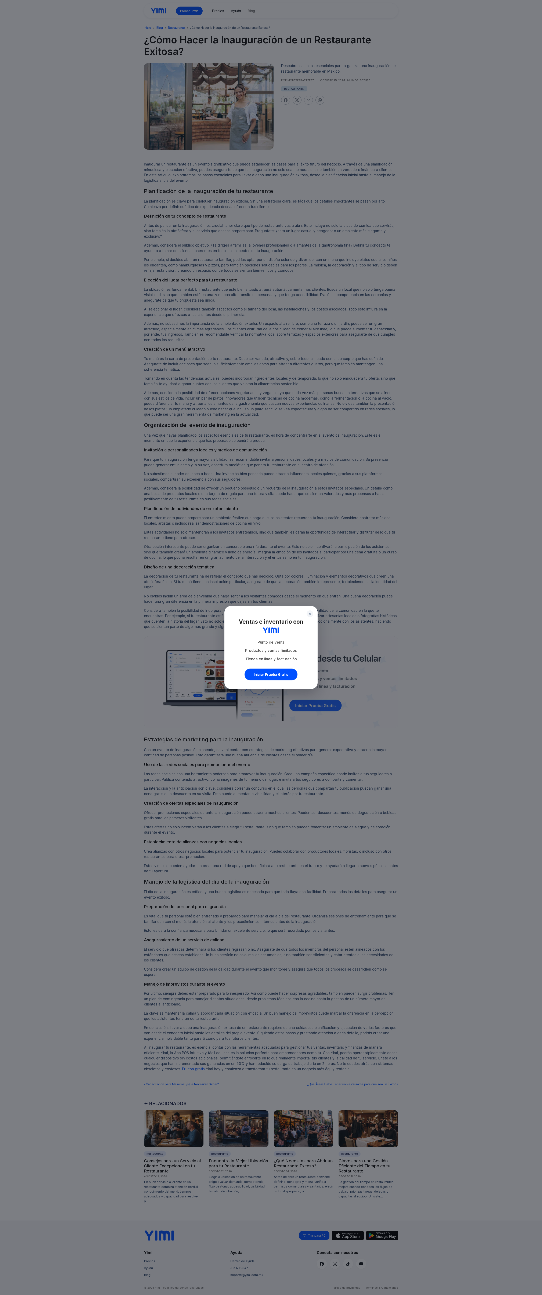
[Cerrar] (310, 613)
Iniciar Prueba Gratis (271, 674)
